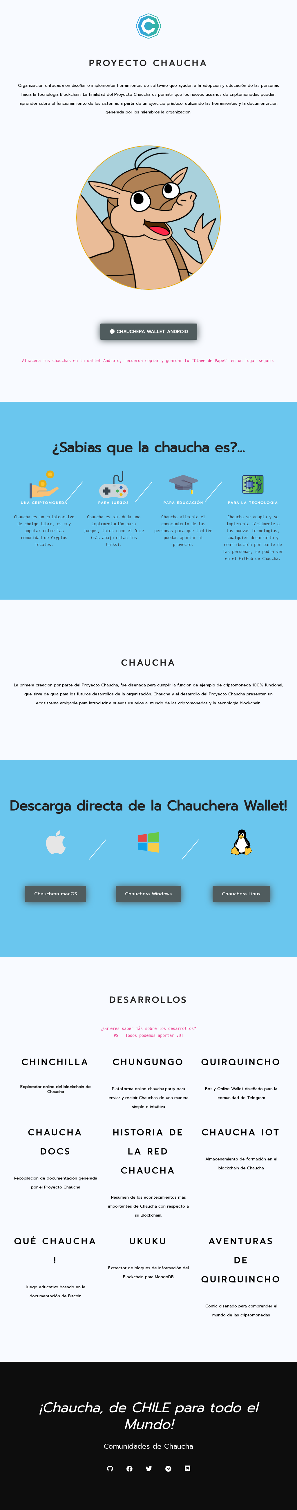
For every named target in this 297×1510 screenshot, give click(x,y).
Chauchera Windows (148, 893)
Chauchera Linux (241, 893)
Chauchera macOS (55, 893)
